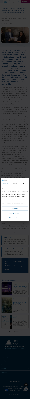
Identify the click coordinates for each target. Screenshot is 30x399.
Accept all (15, 208)
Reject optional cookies (15, 217)
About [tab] (24, 183)
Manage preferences (14, 213)
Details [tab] (15, 183)
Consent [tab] (5, 183)
